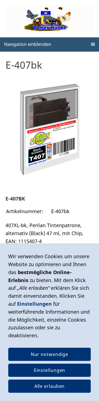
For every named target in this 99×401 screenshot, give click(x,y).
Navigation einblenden (27, 44)
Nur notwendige (49, 354)
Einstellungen (34, 303)
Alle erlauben (49, 386)
